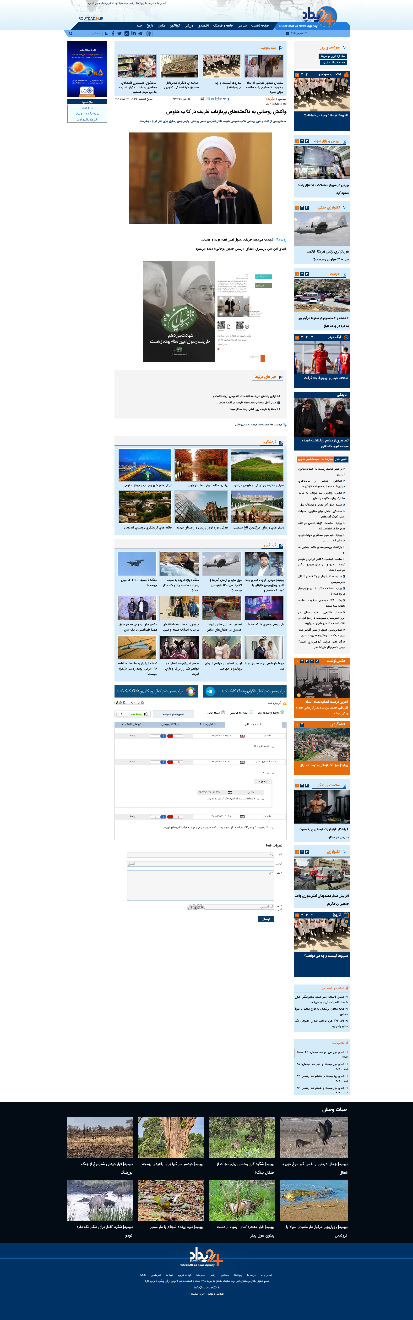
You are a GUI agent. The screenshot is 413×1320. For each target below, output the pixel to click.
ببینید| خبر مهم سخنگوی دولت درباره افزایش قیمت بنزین (321, 538)
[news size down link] (217, 98)
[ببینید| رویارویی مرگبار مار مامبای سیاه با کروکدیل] (314, 1200)
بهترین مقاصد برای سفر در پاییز (208, 485)
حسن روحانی (242, 425)
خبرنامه (169, 1275)
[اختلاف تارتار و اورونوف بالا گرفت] (322, 357)
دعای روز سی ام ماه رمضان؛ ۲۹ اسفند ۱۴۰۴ (322, 1055)
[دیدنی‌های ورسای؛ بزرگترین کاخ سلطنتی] (257, 507)
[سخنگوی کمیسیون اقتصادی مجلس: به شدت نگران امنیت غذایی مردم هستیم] (137, 66)
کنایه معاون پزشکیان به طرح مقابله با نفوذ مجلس (321, 1011)
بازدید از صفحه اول (268, 713)
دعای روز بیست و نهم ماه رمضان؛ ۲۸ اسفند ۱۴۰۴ (322, 1067)
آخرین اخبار (341, 459)
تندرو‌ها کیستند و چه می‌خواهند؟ (228, 85)
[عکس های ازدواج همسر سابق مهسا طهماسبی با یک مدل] (137, 608)
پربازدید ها (327, 459)
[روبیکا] (156, 691)
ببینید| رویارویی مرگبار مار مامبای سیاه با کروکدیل (317, 1231)
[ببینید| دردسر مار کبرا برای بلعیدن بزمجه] (171, 1137)
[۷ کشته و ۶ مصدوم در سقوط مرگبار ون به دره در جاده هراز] (322, 295)
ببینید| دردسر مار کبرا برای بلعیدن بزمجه (172, 1164)
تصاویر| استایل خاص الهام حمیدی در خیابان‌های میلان (224, 627)
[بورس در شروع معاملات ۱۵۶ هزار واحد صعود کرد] (322, 162)
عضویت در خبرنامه (173, 714)
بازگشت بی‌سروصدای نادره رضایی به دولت (321, 550)
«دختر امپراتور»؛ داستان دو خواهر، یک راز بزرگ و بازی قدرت (182, 669)
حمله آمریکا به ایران (334, 62)
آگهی (91, 3)
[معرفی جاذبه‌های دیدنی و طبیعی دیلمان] (257, 465)
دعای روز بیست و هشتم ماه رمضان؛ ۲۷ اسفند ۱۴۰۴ (322, 1079)
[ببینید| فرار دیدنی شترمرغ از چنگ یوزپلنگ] (100, 1137)
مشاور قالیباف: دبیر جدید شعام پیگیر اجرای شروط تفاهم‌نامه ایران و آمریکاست (321, 1000)
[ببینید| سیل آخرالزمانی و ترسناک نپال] (322, 744)
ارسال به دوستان (239, 713)
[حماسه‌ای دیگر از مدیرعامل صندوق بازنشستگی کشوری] (179, 66)
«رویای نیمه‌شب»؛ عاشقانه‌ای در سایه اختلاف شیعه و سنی (181, 627)
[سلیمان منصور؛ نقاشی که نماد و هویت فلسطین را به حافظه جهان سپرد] (264, 66)
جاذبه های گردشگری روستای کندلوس (148, 527)
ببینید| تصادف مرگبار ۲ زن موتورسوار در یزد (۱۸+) (321, 591)
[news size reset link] (222, 98)
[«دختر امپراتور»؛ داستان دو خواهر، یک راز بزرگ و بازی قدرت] (179, 647)
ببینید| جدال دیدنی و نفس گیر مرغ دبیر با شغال (315, 1168)
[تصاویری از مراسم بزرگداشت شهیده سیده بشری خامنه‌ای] (322, 417)
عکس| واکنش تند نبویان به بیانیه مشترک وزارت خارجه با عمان (321, 495)
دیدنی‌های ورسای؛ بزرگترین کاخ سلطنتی (258, 527)
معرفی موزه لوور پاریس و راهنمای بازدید (202, 527)
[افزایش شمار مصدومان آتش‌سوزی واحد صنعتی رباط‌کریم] (322, 873)
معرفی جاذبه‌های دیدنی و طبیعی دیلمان (259, 485)
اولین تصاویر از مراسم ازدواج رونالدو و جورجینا (223, 666)
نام (280, 854)
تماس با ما (160, 3)
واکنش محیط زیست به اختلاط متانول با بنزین (321, 472)
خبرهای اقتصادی (87, 119)
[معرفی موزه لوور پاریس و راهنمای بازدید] (201, 507)
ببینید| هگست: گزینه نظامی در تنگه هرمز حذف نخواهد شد (321, 526)
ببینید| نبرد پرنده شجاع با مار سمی (176, 1227)
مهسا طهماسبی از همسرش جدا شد (264, 666)
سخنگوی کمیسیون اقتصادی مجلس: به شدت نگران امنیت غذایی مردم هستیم (138, 87)
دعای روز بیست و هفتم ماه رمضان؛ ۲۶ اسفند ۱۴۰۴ (322, 1091)
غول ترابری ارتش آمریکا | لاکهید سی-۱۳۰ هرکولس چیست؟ (226, 585)
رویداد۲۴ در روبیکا (87, 113)
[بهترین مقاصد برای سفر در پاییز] (201, 465)
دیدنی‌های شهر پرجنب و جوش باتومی (148, 485)
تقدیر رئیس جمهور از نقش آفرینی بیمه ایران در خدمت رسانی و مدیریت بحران (321, 632)
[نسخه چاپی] (203, 98)
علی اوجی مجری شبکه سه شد (265, 624)
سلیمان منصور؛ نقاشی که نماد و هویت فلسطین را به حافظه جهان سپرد (264, 87)
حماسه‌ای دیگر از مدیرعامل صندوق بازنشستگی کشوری (181, 85)
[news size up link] (228, 98)
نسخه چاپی (213, 713)
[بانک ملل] (87, 69)
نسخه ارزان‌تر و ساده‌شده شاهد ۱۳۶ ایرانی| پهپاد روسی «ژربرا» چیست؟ (137, 669)
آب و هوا (124, 3)
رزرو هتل (87, 107)
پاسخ (132, 736)
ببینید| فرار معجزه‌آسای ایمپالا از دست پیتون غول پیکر (245, 1231)
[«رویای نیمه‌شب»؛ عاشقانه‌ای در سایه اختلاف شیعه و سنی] (179, 608)
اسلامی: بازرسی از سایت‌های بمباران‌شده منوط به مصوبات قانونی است (321, 483)
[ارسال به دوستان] (208, 98)
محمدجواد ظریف (260, 425)
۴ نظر (268, 104)
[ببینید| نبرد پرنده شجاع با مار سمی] (171, 1200)
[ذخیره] (212, 98)
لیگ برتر (334, 337)
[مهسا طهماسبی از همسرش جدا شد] (264, 647)
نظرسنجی (99, 3)
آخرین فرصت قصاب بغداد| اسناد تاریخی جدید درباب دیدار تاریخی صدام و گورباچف (321, 707)
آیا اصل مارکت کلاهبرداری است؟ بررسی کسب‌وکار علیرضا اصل (321, 644)
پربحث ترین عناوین (308, 459)
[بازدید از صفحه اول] (282, 712)
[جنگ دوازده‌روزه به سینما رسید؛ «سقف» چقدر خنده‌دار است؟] (179, 563)
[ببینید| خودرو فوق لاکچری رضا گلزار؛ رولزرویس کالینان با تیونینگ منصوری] (264, 563)
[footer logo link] (202, 1259)
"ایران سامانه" (197, 1294)
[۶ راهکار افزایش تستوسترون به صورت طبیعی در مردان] (322, 807)
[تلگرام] (245, 691)
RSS (143, 1275)
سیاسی (282, 99)
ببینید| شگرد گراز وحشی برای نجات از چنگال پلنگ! (245, 1168)
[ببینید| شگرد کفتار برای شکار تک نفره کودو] (100, 1200)
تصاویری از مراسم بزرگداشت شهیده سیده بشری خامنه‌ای (325, 443)
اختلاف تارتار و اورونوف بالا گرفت (326, 378)
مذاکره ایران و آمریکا (333, 56)
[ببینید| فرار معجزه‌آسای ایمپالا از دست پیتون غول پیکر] (242, 1200)
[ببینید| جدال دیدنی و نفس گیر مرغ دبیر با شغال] (314, 1137)
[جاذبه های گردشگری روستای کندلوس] (145, 507)
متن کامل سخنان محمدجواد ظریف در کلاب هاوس (246, 402)
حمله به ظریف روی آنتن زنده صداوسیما (253, 409)
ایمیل (279, 863)
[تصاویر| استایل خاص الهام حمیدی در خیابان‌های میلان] (222, 608)
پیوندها (140, 3)
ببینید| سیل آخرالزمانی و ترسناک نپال (321, 504)
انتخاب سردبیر (330, 74)
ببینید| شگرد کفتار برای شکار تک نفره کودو (104, 1231)
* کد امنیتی (279, 907)
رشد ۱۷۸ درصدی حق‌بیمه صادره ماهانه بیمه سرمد (321, 603)
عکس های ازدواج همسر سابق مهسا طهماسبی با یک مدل (138, 627)
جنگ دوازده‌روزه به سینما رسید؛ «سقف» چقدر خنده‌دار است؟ (181, 585)
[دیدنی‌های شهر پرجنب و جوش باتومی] (145, 465)
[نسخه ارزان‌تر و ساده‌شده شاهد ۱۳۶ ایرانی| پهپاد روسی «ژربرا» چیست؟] (137, 647)
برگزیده (270, 99)
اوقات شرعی (111, 3)
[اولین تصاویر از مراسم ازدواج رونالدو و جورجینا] (222, 647)
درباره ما (149, 3)
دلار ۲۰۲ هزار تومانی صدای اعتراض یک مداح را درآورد (321, 1023)
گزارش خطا (274, 703)
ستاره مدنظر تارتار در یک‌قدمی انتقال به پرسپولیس (321, 579)
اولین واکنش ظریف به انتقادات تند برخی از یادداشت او (244, 396)
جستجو (225, 1275)
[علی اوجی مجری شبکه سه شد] (264, 608)
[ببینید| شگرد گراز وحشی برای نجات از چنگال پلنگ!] (242, 1137)
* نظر (279, 873)
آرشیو (132, 3)
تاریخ (336, 915)
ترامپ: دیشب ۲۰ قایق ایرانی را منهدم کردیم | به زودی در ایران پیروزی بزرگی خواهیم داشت (321, 564)
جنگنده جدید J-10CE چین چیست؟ (139, 583)
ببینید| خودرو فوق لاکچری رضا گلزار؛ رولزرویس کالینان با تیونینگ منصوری (264, 585)
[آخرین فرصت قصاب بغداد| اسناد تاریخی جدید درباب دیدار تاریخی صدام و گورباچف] (322, 681)
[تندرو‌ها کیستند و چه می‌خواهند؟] (221, 66)
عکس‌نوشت (336, 661)
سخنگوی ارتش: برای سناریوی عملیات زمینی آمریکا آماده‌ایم (321, 514)
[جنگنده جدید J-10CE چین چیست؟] (137, 563)
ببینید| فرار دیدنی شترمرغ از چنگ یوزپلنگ (107, 1168)
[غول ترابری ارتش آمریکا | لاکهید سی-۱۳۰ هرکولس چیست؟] (222, 563)
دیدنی (342, 395)
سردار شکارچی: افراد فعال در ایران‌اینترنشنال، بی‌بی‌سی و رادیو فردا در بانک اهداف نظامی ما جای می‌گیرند (321, 618)
